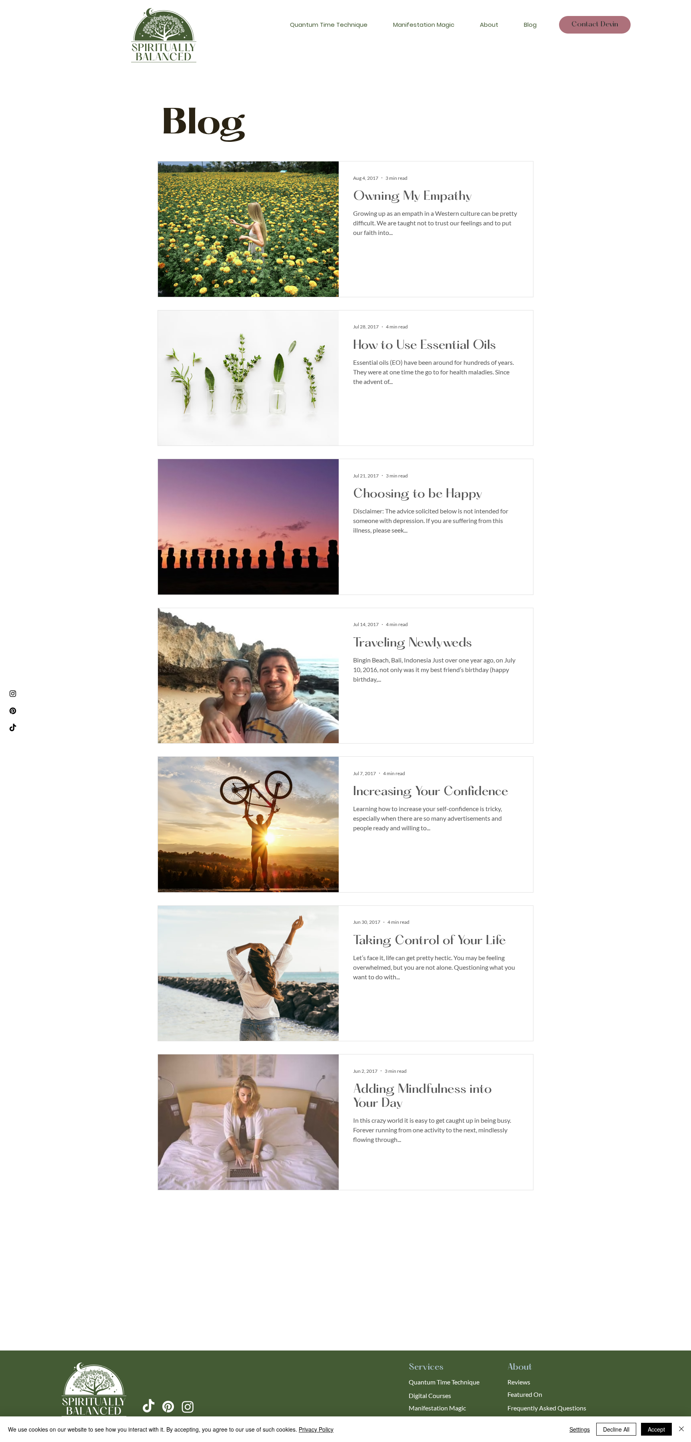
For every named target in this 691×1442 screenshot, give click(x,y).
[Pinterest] (12, 710)
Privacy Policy (316, 1429)
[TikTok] (12, 728)
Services (426, 1367)
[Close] (681, 1429)
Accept (656, 1429)
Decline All (616, 1429)
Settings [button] (579, 1429)
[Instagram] (12, 693)
